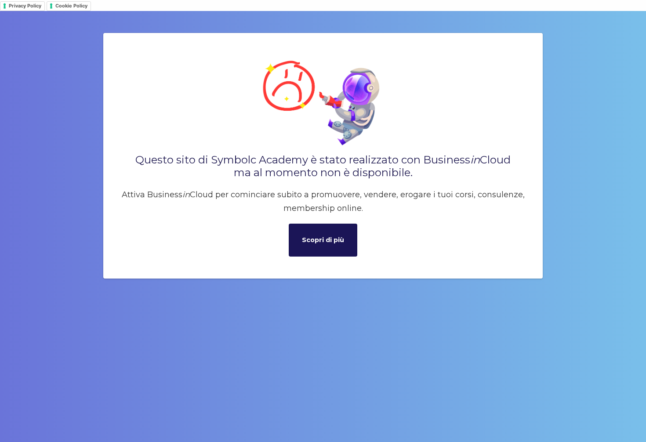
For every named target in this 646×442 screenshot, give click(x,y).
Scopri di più (323, 240)
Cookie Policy (71, 6)
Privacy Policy (25, 6)
